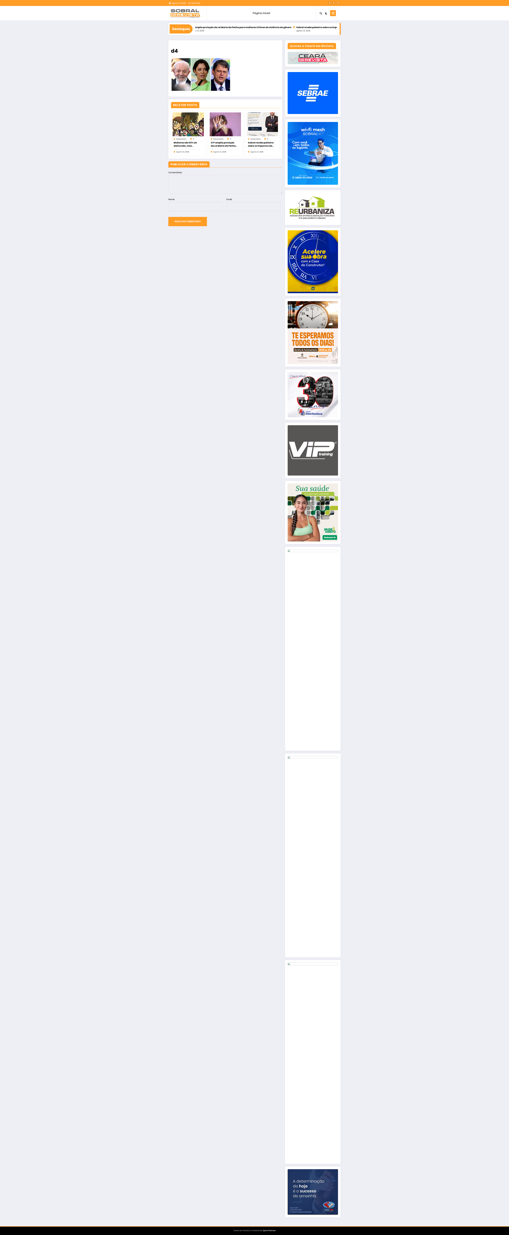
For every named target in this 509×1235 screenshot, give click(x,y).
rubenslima (181, 139)
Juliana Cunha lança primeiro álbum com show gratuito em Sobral (329, 27)
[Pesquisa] (321, 13)
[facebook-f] (329, 3)
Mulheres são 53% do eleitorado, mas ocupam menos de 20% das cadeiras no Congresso (187, 144)
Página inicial (261, 13)
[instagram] (338, 3)
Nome (171, 199)
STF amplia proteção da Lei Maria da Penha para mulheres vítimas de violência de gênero (224, 144)
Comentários (175, 172)
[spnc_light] (326, 13)
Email (229, 199)
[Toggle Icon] (333, 13)
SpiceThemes (269, 1230)
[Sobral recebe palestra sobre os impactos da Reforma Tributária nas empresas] (262, 124)
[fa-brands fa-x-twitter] (333, 3)
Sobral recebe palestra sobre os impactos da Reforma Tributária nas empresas (242, 27)
